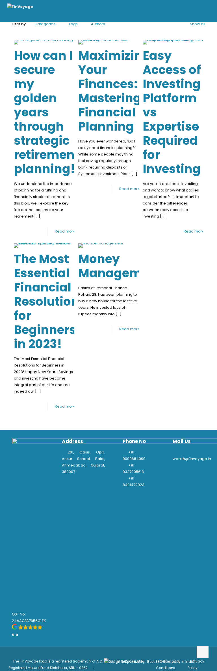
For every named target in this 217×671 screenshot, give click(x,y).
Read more (65, 231)
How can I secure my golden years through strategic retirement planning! (46, 112)
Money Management (120, 266)
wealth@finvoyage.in (192, 458)
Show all (197, 24)
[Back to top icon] (203, 652)
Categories (44, 24)
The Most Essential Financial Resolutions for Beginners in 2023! (50, 301)
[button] (33, 631)
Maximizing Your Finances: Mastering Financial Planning (114, 91)
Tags (73, 24)
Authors (98, 24)
